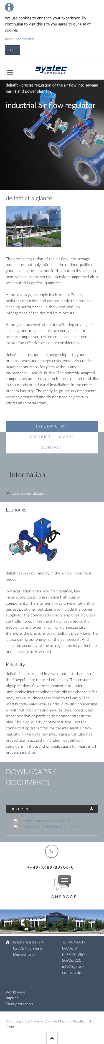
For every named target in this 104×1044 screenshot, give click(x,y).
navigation (10, 72)
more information (19, 39)
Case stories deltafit (28, 493)
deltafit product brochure (49, 827)
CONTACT (52, 448)
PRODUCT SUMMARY (52, 437)
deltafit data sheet (44, 821)
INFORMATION (52, 426)
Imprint (12, 998)
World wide (15, 992)
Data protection (19, 1004)
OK (12, 50)
